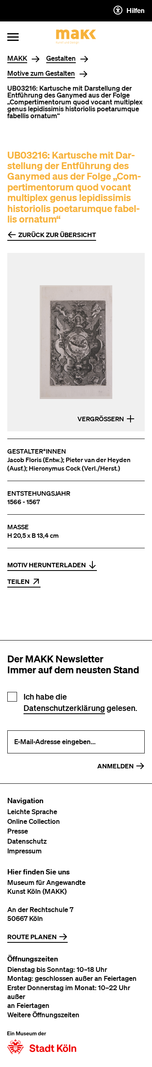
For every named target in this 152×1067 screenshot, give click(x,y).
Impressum (24, 850)
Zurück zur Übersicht (57, 235)
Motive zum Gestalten (41, 73)
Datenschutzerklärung (64, 708)
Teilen (18, 581)
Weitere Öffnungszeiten (43, 1014)
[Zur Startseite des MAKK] (76, 37)
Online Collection (33, 821)
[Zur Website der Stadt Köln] (41, 1042)
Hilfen (135, 10)
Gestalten (61, 58)
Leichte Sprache (32, 811)
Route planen (32, 937)
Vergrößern (100, 419)
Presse (17, 831)
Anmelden (115, 766)
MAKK (17, 58)
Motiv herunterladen (46, 565)
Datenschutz (27, 841)
